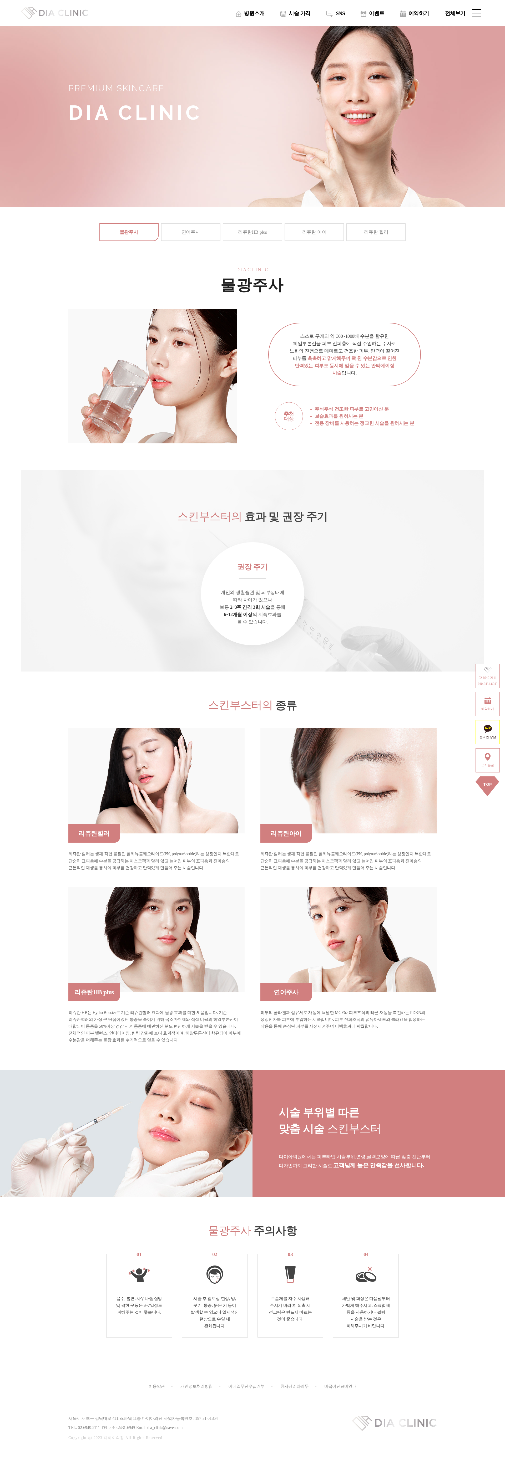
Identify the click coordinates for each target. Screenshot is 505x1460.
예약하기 (419, 13)
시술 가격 (300, 13)
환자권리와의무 (294, 1386)
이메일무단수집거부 (246, 1386)
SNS (340, 13)
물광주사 (129, 232)
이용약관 (157, 1386)
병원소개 (254, 13)
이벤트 (377, 13)
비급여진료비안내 (340, 1386)
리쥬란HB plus (252, 232)
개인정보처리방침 (196, 1386)
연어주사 (190, 232)
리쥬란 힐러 (376, 232)
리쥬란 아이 (314, 232)
